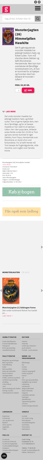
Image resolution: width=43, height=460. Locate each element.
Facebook (35, 2)
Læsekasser (26, 386)
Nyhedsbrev (26, 429)
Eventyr (24, 367)
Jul (23, 378)
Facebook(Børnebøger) (10, 446)
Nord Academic (7, 373)
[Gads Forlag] (6, 10)
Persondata (26, 427)
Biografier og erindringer (10, 360)
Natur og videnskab (9, 371)
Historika (25, 344)
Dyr (23, 365)
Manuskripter (26, 420)
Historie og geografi (28, 371)
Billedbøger (26, 362)
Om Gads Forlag (27, 418)
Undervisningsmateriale (30, 406)
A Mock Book (6, 384)
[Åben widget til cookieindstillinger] (4, 456)
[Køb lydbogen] (21, 211)
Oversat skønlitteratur (9, 344)
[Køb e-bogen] (21, 191)
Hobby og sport (27, 373)
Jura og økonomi (8, 420)
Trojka (4, 429)
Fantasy (24, 369)
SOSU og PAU (7, 425)
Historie (24, 341)
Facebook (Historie (8, 441)
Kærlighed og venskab (29, 382)
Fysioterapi (6, 418)
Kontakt (24, 416)
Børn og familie (7, 362)
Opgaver (25, 393)
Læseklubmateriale (8, 350)
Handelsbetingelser (28, 422)
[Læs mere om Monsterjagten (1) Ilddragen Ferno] (20, 291)
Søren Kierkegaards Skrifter (11, 388)
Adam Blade (6, 164)
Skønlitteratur (26, 399)
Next (42, 247)
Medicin (5, 422)
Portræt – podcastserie (30, 350)
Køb (30, 90)
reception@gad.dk (33, 450)
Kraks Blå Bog (7, 365)
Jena (4, 386)
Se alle (25, 272)
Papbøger (25, 397)
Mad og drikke (7, 369)
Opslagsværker (7, 375)
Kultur (4, 367)
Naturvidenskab (27, 391)
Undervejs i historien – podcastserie (29, 347)
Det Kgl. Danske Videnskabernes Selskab (10, 392)
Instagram (39, 2)
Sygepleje (5, 427)
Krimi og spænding (8, 348)
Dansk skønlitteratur (9, 341)
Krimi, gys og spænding (30, 380)
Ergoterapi (5, 416)
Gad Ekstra (25, 425)
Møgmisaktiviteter (28, 388)
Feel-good (5, 346)
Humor (24, 375)
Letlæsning (25, 384)
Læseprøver (6, 452)
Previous (1, 290)
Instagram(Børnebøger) (10, 450)
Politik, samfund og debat (11, 378)
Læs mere (11, 111)
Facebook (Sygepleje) (9, 444)
